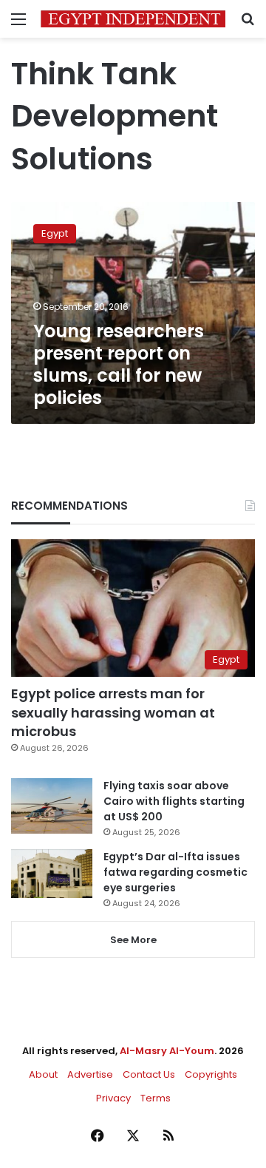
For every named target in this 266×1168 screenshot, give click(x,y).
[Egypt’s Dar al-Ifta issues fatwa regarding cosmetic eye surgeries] (51, 873)
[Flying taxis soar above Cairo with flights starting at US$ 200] (51, 806)
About (43, 1074)
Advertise (90, 1074)
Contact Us (149, 1074)
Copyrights (211, 1074)
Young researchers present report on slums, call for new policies (118, 364)
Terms (155, 1098)
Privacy (113, 1098)
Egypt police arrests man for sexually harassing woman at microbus (113, 712)
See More (133, 940)
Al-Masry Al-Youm (167, 1051)
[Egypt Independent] (133, 18)
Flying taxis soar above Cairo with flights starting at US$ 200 (174, 801)
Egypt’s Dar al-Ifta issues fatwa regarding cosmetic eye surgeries (175, 872)
